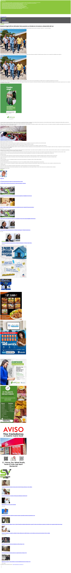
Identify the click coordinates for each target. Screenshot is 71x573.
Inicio (3, 17)
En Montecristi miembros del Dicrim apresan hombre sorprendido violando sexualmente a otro (18, 515)
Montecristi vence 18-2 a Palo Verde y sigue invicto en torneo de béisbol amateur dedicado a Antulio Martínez (14, 4)
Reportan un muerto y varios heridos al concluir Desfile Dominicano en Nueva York (16, 561)
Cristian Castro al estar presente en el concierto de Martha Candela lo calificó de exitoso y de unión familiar (14, 6)
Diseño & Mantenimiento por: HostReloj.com (18, 564)
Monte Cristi (4, 18)
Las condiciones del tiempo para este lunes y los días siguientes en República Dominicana (16, 195)
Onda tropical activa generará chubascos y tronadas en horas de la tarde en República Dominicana (13, 7)
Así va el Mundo (4, 19)
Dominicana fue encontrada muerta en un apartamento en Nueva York (14, 552)
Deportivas (3, 20)
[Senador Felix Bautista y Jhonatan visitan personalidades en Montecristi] (6, 494)
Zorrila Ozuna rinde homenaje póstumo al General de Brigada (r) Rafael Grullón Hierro (12, 8)
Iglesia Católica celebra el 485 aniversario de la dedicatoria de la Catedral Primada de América (13, 5)
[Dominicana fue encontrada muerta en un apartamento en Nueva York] (6, 551)
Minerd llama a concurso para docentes (9, 504)
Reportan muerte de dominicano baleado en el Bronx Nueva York (13, 544)
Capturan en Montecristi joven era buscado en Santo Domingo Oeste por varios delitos (17, 487)
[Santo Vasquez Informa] (3, 16)
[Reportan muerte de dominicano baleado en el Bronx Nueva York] (6, 542)
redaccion (2, 178)
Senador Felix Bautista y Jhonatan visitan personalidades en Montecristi (14, 495)
